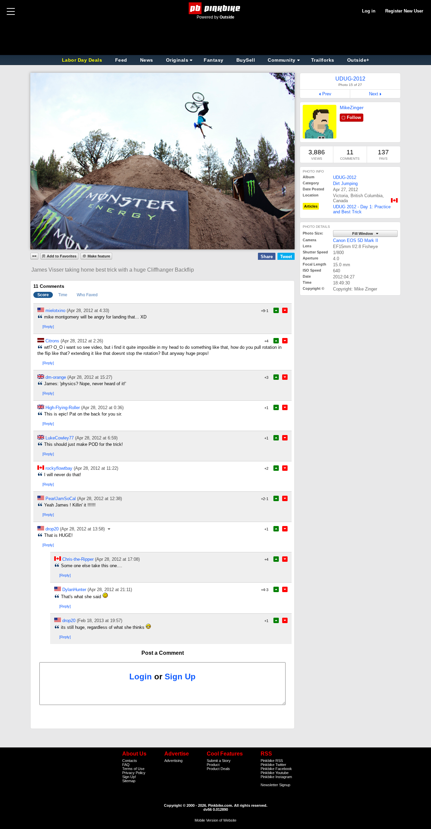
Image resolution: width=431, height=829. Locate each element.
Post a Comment (162, 653)
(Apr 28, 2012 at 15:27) (89, 377)
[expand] (34, 256)
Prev (326, 93)
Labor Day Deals (83, 60)
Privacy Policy (133, 773)
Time (62, 295)
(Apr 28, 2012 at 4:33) (88, 310)
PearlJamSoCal (60, 498)
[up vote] (276, 310)
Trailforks (322, 60)
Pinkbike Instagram (276, 777)
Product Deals (218, 769)
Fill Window (363, 234)
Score (43, 295)
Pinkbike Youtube (275, 773)
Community (282, 60)
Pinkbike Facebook (276, 769)
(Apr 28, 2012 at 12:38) (99, 498)
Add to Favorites (61, 256)
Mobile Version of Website (215, 820)
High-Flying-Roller (62, 407)
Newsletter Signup (275, 785)
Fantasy (214, 60)
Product (213, 765)
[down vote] (285, 310)
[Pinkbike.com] (215, 8)
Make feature (99, 256)
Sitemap (128, 781)
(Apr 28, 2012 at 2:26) (82, 340)
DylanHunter (74, 589)
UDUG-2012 (344, 177)
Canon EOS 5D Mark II (355, 240)
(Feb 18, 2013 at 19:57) (99, 620)
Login (140, 676)
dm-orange (55, 377)
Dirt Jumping (345, 183)
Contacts (129, 761)
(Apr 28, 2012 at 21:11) (110, 589)
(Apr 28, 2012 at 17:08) (117, 559)
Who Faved (87, 295)
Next (373, 93)
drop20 (52, 528)
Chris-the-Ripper (78, 559)
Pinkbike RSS (272, 761)
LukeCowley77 (59, 437)
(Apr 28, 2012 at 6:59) (96, 437)
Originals (177, 60)
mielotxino (55, 310)
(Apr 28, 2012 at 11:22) (96, 468)
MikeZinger (352, 107)
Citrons (52, 340)
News (146, 60)
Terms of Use (133, 769)
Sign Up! (129, 777)
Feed (121, 60)
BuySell (245, 60)
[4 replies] (109, 528)
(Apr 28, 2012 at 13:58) (82, 528)
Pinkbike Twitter (273, 765)
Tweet (286, 256)
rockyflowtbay (58, 468)
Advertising (173, 761)
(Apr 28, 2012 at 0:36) (102, 407)
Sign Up (180, 676)
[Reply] (48, 327)
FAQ (126, 765)
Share (267, 256)
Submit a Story (219, 761)
